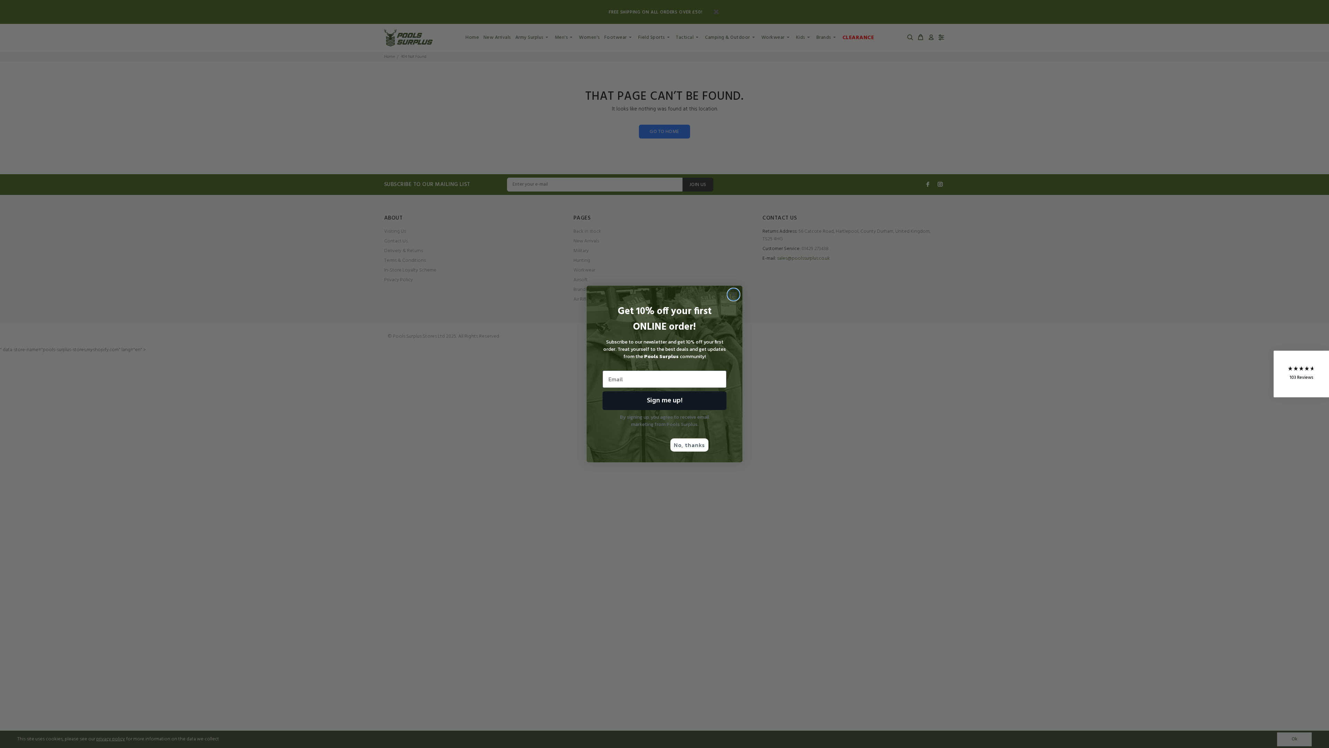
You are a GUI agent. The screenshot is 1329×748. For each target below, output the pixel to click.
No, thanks (689, 445)
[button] (1301, 374)
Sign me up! (664, 400)
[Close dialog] (733, 294)
